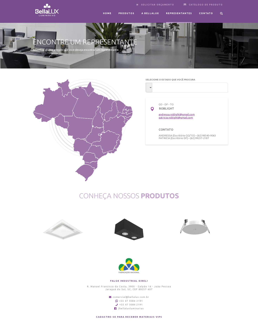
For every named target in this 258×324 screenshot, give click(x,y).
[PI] (111, 111)
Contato (206, 13)
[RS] (84, 173)
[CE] (121, 107)
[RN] (127, 108)
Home (107, 13)
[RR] (63, 88)
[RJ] (112, 151)
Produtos (126, 13)
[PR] (90, 157)
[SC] (91, 165)
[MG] (105, 141)
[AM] (55, 103)
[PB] (127, 112)
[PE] (124, 115)
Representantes (179, 13)
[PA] (87, 102)
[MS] (82, 147)
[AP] (87, 88)
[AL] (128, 118)
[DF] (99, 134)
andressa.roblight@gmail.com (177, 114)
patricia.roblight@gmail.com (176, 117)
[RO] (60, 121)
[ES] (117, 144)
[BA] (114, 128)
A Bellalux (150, 13)
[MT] (78, 126)
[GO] (94, 134)
